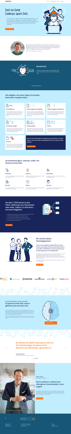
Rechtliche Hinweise (55, 426)
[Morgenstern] (21, 279)
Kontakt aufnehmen (39, 398)
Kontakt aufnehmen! (40, 264)
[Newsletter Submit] (34, 419)
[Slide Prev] (5, 73)
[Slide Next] (65, 73)
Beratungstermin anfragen (31, 146)
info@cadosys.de (23, 426)
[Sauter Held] (34, 279)
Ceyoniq (32, 355)
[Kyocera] (9, 279)
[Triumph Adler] (58, 279)
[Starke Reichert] (46, 279)
